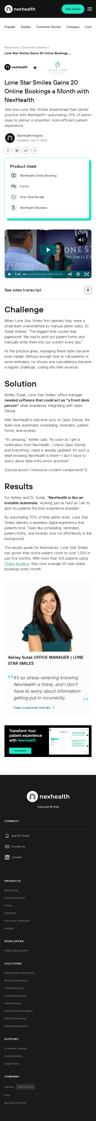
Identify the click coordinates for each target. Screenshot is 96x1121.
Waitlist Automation (16, 1026)
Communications (14, 897)
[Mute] (69, 274)
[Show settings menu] (78, 274)
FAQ (7, 1095)
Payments (10, 913)
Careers (18, 1086)
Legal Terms (11, 1063)
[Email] (34, 151)
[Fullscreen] (86, 274)
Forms (8, 905)
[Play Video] (9, 274)
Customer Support (15, 1048)
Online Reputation (15, 995)
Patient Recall (12, 1003)
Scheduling (11, 890)
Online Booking (16, 563)
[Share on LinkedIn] (25, 151)
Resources (12, 47)
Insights (9, 928)
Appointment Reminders (19, 973)
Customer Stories (34, 47)
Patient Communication (18, 1010)
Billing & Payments (15, 980)
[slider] (43, 274)
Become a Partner (15, 1102)
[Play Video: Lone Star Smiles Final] (48, 249)
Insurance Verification (17, 920)
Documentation (13, 1056)
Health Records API (16, 950)
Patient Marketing (15, 1018)
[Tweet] (17, 151)
